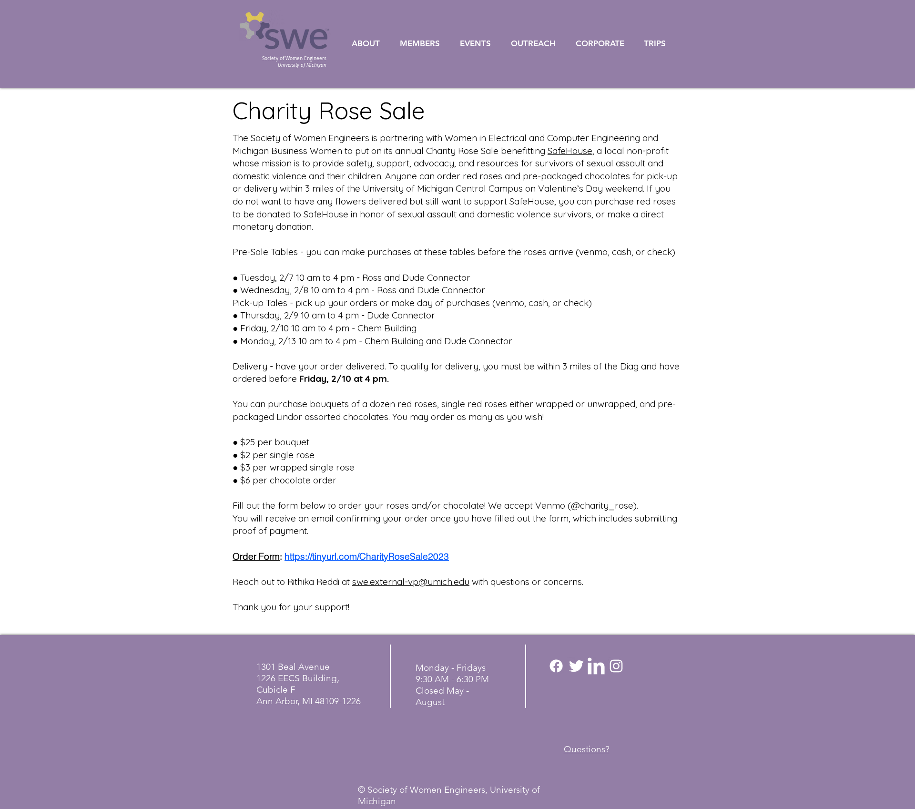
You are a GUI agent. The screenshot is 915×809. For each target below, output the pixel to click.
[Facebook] (556, 666)
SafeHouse (570, 150)
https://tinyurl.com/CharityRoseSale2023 (367, 556)
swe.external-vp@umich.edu (410, 581)
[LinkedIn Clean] (596, 666)
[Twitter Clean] (576, 666)
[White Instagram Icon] (616, 666)
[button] (371, 43)
